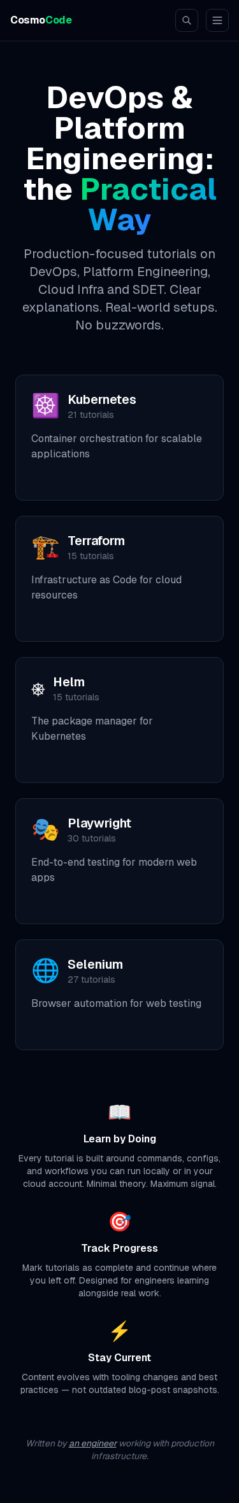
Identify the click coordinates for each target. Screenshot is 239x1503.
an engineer (93, 1443)
